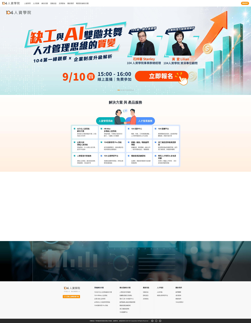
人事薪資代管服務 (125, 292)
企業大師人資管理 (99, 299)
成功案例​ (178, 295)
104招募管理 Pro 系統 (101, 305)
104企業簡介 (180, 302)
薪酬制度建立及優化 (126, 295)
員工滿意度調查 (124, 309)
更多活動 (152, 234)
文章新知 (62, 3)
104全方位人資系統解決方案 (103, 292)
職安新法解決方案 (82, 3)
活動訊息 (145, 292)
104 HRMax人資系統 (100, 295)
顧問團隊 (178, 292)
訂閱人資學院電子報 (72, 296)
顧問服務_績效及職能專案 (127, 302)
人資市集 (159, 292)
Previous (120, 204)
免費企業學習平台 (162, 295)
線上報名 (135, 223)
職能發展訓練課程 (125, 305)
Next (184, 204)
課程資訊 (145, 295)
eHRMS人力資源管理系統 (102, 302)
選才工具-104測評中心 (127, 299)
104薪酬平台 (124, 312)
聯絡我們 (245, 3)
